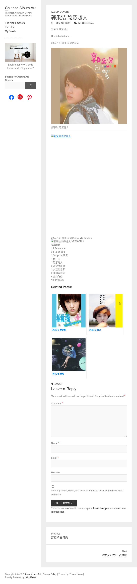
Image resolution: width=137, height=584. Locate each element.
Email (54, 457)
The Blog (10, 27)
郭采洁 (58, 383)
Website (55, 472)
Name (55, 443)
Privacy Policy (50, 574)
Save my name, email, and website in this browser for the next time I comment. (87, 492)
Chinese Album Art (20, 7)
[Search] (30, 85)
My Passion (11, 31)
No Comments (86, 23)
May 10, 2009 (62, 23)
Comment (57, 403)
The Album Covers (15, 22)
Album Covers (60, 11)
